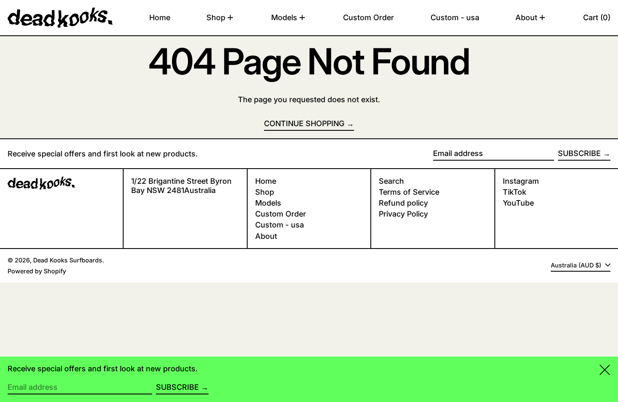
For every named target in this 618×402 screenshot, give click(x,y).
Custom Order (280, 213)
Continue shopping (304, 123)
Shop (264, 192)
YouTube (518, 202)
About (266, 236)
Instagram (521, 181)
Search (391, 181)
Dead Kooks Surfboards (67, 260)
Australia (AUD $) (577, 265)
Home (265, 181)
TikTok (514, 192)
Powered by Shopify (37, 271)
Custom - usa (279, 224)
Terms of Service (409, 192)
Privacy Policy (403, 213)
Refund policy (403, 202)
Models (268, 202)
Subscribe (579, 153)
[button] (596, 17)
